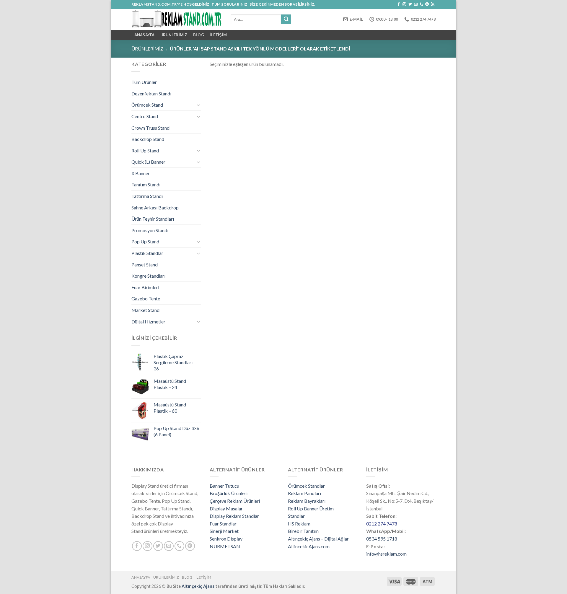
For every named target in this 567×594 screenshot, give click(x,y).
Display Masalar (226, 508)
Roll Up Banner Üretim (311, 508)
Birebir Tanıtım (303, 531)
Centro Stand (144, 116)
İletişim (218, 34)
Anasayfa (140, 577)
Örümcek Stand (147, 105)
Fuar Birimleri (145, 287)
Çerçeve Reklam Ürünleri (235, 501)
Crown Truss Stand (150, 128)
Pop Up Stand (145, 241)
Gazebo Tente (145, 298)
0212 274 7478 (381, 523)
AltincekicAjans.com (309, 546)
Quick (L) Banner (148, 162)
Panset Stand (144, 264)
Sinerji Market (224, 531)
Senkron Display (226, 538)
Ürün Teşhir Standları (152, 219)
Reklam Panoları (304, 493)
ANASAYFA (144, 34)
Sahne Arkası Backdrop (155, 207)
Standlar (296, 516)
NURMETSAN (225, 546)
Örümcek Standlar (306, 486)
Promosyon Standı (149, 230)
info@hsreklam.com (386, 553)
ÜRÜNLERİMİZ (174, 34)
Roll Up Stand (145, 150)
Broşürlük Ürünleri (228, 493)
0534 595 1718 (381, 538)
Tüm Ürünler (144, 82)
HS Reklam (299, 523)
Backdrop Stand (147, 139)
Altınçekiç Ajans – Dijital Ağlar (318, 538)
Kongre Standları (148, 276)
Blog (198, 34)
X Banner (140, 173)
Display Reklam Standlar (234, 516)
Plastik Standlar (147, 253)
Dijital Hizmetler (148, 321)
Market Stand (145, 310)
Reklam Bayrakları (306, 501)
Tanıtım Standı (145, 184)
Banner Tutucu (224, 486)
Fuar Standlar (223, 523)
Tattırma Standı (147, 196)
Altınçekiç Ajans (198, 586)
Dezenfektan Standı (151, 93)
